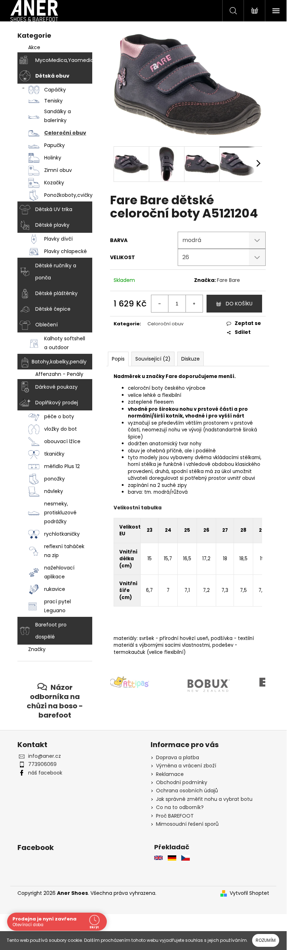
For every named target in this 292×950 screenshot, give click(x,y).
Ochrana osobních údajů (187, 790)
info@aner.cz (44, 756)
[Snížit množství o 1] (159, 303)
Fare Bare (228, 280)
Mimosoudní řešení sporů (187, 824)
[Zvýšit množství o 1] (194, 303)
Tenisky (53, 100)
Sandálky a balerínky (57, 116)
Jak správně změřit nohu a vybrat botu (204, 799)
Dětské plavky (52, 225)
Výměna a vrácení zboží (186, 765)
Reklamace (170, 774)
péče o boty (59, 416)
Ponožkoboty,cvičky (68, 195)
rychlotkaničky (62, 533)
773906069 (42, 764)
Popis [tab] (118, 358)
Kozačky (54, 182)
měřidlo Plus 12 (62, 466)
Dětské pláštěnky (56, 293)
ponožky (54, 478)
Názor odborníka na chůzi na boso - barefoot (55, 701)
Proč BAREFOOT (175, 815)
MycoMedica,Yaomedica (63, 60)
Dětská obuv (52, 75)
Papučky (54, 145)
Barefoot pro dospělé (51, 630)
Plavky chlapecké (65, 251)
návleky (53, 491)
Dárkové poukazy (56, 386)
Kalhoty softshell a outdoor (64, 343)
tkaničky (54, 453)
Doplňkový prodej (56, 402)
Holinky (52, 157)
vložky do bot (60, 428)
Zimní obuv (58, 170)
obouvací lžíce (62, 441)
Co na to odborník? (180, 807)
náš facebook (45, 772)
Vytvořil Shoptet (249, 893)
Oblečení (46, 324)
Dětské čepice (53, 309)
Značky (37, 649)
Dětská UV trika (53, 209)
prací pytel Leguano (57, 606)
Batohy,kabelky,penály (59, 361)
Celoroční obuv (65, 132)
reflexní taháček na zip (64, 551)
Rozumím (266, 940)
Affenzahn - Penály (59, 374)
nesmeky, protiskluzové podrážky (60, 512)
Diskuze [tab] (190, 358)
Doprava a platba (177, 757)
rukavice (54, 589)
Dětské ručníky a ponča (55, 271)
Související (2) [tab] (153, 358)
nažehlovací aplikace (59, 572)
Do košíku (239, 303)
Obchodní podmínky (181, 782)
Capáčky (55, 89)
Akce (34, 47)
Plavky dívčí (58, 238)
